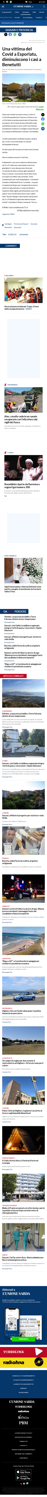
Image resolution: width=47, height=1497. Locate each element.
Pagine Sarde (23, 1392)
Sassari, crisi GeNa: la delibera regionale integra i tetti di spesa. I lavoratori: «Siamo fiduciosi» (23, 628)
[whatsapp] (11, 2)
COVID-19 (12, 234)
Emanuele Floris (9, 633)
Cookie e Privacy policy (23, 1433)
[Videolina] (23, 1352)
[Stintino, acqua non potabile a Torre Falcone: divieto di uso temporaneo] (23, 693)
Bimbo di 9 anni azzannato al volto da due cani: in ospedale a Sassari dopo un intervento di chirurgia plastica (23, 1210)
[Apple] (23, 1471)
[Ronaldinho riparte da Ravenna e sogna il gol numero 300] (23, 468)
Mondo (41, 12)
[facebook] (7, 2)
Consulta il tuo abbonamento (23, 1376)
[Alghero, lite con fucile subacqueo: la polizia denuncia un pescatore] (23, 991)
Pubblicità (24, 1441)
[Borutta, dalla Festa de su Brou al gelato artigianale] (23, 840)
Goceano (33, 224)
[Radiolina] (23, 1362)
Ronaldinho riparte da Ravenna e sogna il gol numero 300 (22, 486)
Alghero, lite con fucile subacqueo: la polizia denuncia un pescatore (21, 1012)
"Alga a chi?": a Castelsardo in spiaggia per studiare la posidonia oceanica (22, 665)
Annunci (23, 1388)
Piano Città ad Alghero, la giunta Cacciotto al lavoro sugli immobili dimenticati (22, 1111)
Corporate (23, 1458)
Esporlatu (17, 227)
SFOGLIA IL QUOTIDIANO (12, 23)
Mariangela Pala (9, 622)
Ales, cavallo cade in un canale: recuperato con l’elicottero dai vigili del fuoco (20, 419)
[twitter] (4, 2)
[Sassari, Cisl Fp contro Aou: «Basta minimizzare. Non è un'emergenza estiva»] (23, 1237)
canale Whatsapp (40, 108)
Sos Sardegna (27, 17)
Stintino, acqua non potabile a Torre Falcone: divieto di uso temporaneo (20, 617)
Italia (34, 12)
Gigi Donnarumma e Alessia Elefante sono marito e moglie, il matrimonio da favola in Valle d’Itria (22, 589)
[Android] (23, 1477)
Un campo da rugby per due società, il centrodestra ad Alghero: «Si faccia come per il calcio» (22, 1063)
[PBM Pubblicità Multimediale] (23, 1422)
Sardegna (26, 12)
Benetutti (8, 227)
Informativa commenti (23, 1454)
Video (17, 12)
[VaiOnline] (23, 1418)
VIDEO (29, 309)
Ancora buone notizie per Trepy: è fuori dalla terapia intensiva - (21, 307)
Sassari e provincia (19, 30)
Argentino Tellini (8, 214)
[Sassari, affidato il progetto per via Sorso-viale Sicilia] (23, 795)
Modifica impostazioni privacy (23, 1449)
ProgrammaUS (6, 12)
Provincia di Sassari (21, 224)
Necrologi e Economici (23, 1437)
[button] (5, 34)
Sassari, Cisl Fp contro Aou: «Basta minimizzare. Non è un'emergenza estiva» (23, 1258)
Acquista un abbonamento (23, 1380)
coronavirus (23, 234)
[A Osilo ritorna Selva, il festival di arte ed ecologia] (23, 1140)
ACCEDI (42, 2)
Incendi (17, 17)
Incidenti (39, 17)
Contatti (23, 1445)
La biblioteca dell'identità (23, 1384)
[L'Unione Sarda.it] (23, 6)
